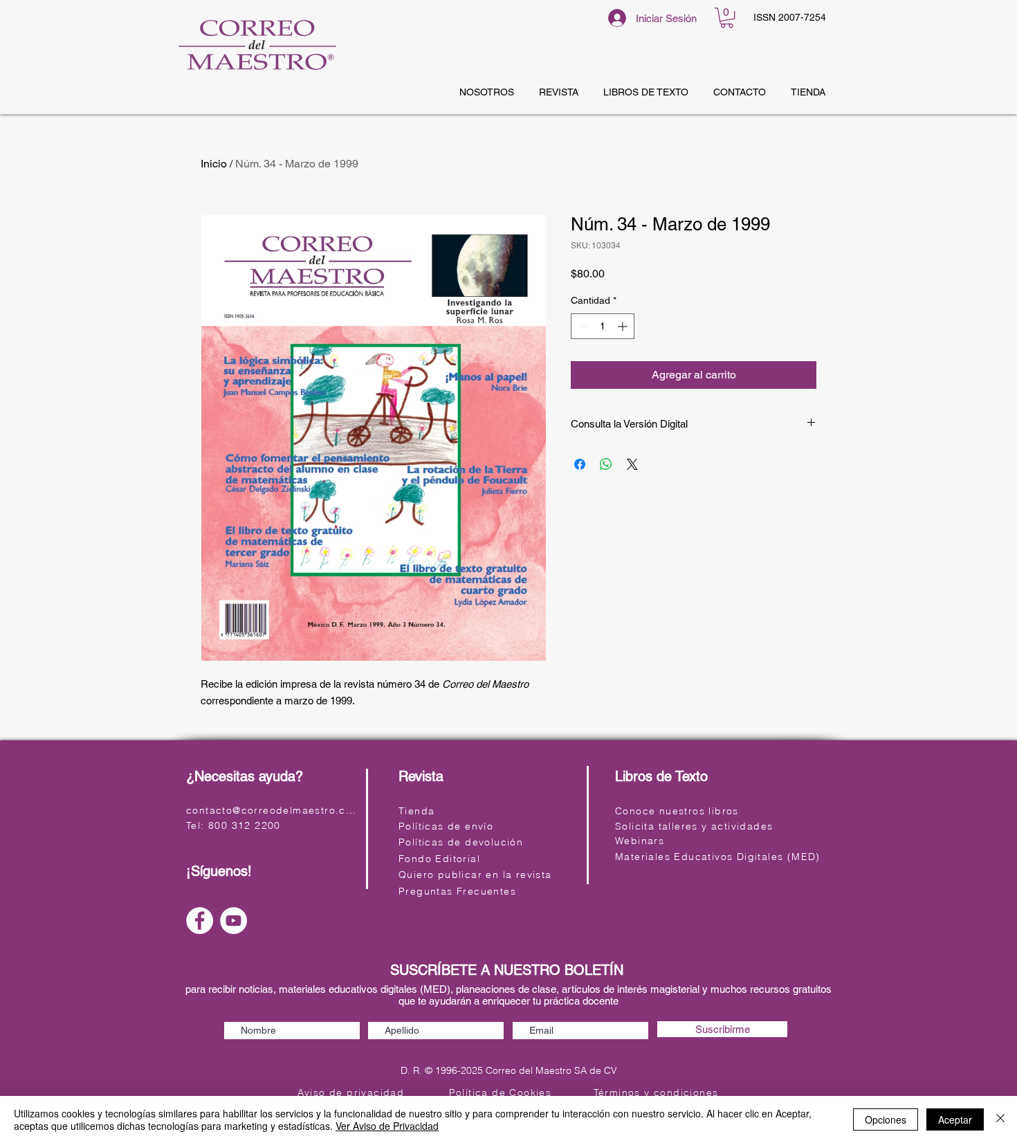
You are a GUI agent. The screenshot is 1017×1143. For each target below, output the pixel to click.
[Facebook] (199, 920)
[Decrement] (581, 326)
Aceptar (955, 1119)
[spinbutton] (602, 326)
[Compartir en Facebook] (579, 464)
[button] (727, 18)
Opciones (885, 1119)
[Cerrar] (1000, 1119)
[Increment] (623, 326)
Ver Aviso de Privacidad (387, 1126)
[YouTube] (233, 920)
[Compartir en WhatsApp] (606, 464)
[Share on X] (632, 464)
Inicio (214, 163)
